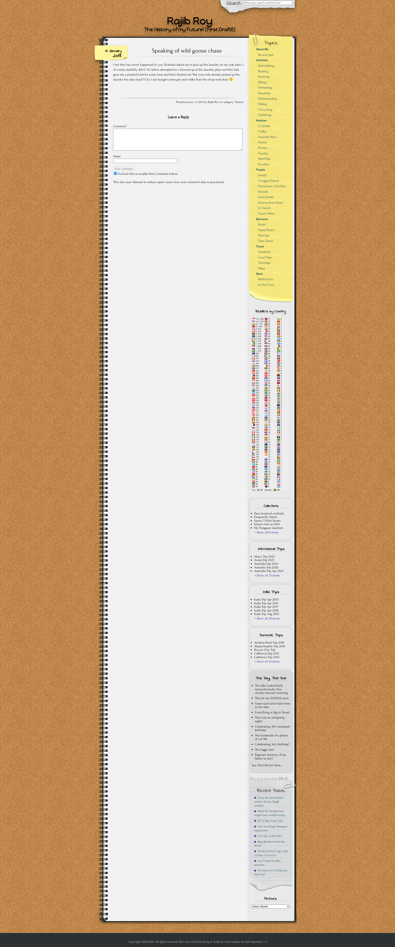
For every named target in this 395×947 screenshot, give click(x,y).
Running (264, 76)
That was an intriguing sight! (270, 719)
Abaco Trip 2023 (264, 556)
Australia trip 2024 (266, 564)
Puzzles (263, 153)
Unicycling (265, 109)
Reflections (265, 279)
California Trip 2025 (266, 657)
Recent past (266, 55)
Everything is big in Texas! (272, 712)
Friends (263, 192)
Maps (261, 268)
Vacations (264, 252)
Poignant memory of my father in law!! (270, 756)
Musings (264, 235)
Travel (260, 246)
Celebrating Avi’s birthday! (272, 744)
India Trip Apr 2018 (266, 610)
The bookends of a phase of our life (271, 737)
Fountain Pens (267, 137)
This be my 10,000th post (272, 698)
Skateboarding (267, 98)
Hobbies (261, 120)
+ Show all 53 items (267, 661)
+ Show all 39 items (267, 618)
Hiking (262, 104)
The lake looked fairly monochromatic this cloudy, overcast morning (271, 689)
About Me (262, 49)
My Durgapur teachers (268, 528)
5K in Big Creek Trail (269, 820)
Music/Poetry (266, 230)
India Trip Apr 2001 (266, 599)
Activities (262, 60)
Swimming (265, 87)
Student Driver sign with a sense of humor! (271, 853)
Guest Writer (266, 213)
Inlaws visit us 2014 (267, 524)
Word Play (264, 159)
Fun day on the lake (269, 836)
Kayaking (264, 93)
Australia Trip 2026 (266, 567)
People (260, 169)
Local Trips (265, 257)
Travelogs (264, 263)
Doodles (263, 164)
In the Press (266, 285)
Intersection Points (270, 202)
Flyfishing (264, 115)
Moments (262, 219)
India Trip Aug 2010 (266, 614)
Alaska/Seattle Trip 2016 (269, 646)
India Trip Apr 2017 (266, 607)
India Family (266, 197)
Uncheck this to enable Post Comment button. (147, 174)
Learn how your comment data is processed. (195, 182)
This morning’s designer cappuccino (271, 828)
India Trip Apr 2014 (266, 603)
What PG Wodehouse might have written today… (270, 813)
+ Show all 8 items (266, 532)
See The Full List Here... (267, 765)
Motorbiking (266, 66)
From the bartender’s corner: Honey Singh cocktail (268, 801)
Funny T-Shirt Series (267, 520)
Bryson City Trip (264, 650)
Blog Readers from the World (269, 843)
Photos (262, 148)
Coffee (262, 131)
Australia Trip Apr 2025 (268, 571)
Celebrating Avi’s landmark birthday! (272, 728)
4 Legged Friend (268, 181)
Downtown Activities (272, 186)
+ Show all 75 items (267, 575)
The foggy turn (264, 749)
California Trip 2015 (266, 653)
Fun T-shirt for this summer (267, 863)
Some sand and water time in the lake (272, 705)
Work (259, 273)
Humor (239, 102)
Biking (262, 82)
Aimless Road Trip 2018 (269, 642)
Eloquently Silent (265, 517)
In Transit (264, 208)
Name (117, 156)
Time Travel (265, 241)
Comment (120, 126)
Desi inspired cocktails (269, 513)
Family (262, 175)
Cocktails (264, 126)
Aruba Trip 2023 (264, 560)
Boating (263, 71)
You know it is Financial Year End (270, 872)
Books (262, 224)
